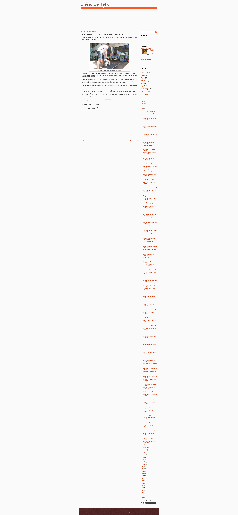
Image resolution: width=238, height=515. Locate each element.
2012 (143, 480)
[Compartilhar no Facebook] (109, 99)
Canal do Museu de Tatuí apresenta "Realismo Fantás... (149, 361)
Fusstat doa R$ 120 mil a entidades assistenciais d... (149, 212)
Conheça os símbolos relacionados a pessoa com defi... (149, 418)
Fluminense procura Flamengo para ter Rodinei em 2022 (149, 289)
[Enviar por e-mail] (105, 99)
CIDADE (88, 100)
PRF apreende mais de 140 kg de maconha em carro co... (149, 114)
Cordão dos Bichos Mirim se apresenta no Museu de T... (150, 348)
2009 (143, 485)
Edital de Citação (144, 37)
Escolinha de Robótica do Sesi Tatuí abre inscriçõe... (149, 175)
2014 (143, 476)
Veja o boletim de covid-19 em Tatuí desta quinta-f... (149, 380)
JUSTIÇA (142, 85)
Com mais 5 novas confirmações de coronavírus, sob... (149, 421)
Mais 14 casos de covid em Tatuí (149, 111)
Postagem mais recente (86, 140)
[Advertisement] (119, 19)
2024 (143, 103)
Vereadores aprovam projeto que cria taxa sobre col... (149, 372)
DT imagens (143, 80)
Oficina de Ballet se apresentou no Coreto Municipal (149, 242)
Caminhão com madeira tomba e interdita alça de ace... (148, 429)
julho (144, 454)
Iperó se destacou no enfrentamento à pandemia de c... (149, 172)
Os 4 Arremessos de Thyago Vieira (149, 415)
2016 (143, 473)
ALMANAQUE (143, 70)
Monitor (142, 86)
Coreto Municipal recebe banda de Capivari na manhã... (149, 405)
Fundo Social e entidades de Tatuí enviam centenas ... (149, 124)
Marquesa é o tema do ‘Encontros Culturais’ (151, 50)
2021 (143, 108)
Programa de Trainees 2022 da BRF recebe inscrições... (149, 326)
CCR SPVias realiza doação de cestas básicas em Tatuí (150, 265)
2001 (143, 494)
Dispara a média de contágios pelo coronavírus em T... (149, 442)
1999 (143, 495)
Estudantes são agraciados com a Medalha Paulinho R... (149, 159)
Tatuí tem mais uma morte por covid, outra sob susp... (149, 250)
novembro (145, 447)
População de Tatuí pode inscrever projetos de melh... (149, 255)
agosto (144, 452)
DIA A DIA (142, 78)
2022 (143, 106)
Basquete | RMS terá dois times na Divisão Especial (149, 374)
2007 (143, 487)
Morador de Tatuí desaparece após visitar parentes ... (149, 431)
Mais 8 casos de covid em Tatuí (148, 156)
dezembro (145, 110)
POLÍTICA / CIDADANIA (145, 88)
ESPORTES (143, 83)
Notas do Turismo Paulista (147, 147)
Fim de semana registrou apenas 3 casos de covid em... (149, 143)
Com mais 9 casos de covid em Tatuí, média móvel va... (149, 130)
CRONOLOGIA (143, 75)
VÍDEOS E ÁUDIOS (144, 94)
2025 (143, 101)
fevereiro (144, 462)
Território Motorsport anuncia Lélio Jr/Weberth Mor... (149, 267)
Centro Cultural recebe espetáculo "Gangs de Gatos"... (149, 356)
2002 (143, 492)
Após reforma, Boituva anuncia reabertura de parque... (148, 140)
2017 (143, 471)
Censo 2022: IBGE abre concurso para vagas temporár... (150, 259)
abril (144, 459)
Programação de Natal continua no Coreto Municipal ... (149, 239)
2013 (143, 478)
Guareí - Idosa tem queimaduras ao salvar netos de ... (149, 275)
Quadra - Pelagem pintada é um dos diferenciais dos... (149, 439)
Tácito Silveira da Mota (146, 59)
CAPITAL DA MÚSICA (145, 72)
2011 (143, 482)
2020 (143, 466)
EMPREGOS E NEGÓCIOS (146, 81)
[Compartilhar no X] (108, 99)
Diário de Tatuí (95, 4)
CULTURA (142, 77)
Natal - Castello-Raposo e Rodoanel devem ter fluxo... (149, 180)
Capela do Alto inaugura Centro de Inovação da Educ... (149, 177)
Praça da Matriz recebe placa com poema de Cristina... (149, 308)
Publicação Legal (144, 89)
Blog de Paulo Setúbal (146, 48)
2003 (143, 490)
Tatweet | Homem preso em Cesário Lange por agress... (149, 138)
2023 (143, 105)
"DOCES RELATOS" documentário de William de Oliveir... (149, 146)
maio (144, 457)
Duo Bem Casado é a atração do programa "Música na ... (148, 244)
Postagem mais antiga (132, 140)
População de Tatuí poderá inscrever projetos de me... (149, 119)
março (144, 461)
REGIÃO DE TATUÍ (144, 91)
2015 (143, 475)
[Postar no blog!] (107, 99)
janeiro (144, 464)
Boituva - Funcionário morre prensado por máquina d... (149, 278)
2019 (143, 468)
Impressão (144, 60)
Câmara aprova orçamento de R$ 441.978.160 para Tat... (149, 194)
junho (144, 455)
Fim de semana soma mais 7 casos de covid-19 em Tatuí (150, 332)
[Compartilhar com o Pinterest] (110, 99)
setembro (145, 450)
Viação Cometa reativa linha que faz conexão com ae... (149, 207)
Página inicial (109, 140)
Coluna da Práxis (146, 257)
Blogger (129, 512)
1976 (143, 497)
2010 (143, 483)
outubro (144, 449)
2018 (143, 470)
